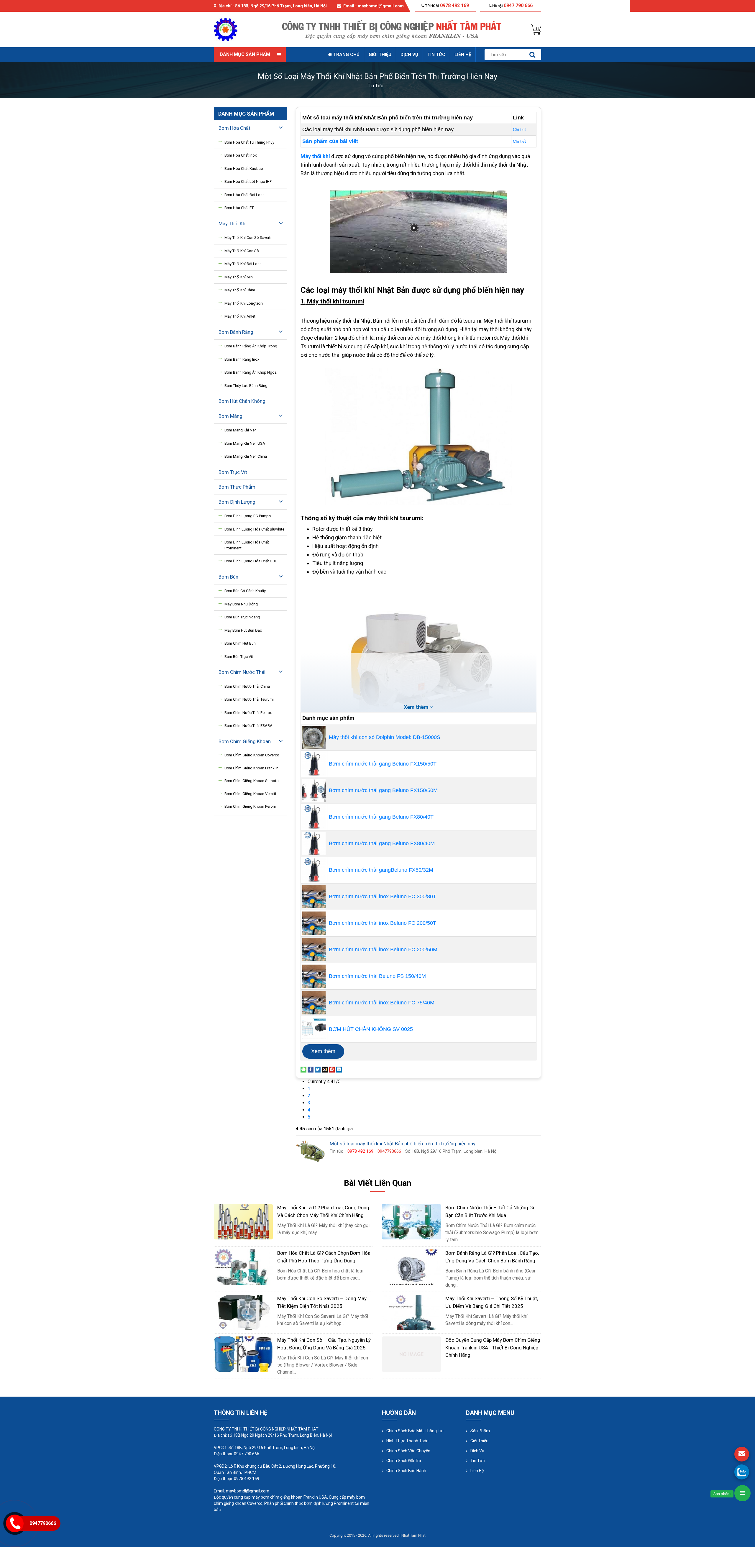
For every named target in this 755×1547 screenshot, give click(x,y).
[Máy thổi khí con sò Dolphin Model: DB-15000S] (314, 737)
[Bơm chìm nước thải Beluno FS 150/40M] (314, 976)
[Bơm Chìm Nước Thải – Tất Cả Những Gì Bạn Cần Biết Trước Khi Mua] (411, 1221)
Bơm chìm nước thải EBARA (248, 725)
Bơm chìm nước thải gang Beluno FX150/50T (382, 764)
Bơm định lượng (237, 502)
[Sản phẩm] (742, 1493)
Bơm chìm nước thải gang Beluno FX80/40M (382, 843)
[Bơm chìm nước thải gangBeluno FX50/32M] (314, 870)
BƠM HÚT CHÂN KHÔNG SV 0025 (371, 1029)
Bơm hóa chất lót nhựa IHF (248, 181)
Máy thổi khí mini (239, 277)
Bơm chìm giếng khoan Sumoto (251, 781)
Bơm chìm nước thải (242, 672)
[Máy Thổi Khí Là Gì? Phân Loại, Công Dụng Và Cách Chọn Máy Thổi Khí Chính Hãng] (243, 1221)
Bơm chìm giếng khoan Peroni (250, 806)
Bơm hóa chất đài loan (244, 195)
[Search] (532, 54)
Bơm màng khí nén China (245, 456)
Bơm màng (230, 416)
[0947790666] (741, 1471)
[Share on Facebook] (311, 1069)
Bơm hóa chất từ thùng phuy (249, 142)
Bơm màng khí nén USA (244, 443)
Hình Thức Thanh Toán (407, 1440)
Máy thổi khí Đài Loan (243, 264)
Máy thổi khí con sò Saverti (247, 237)
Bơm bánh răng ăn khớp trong (250, 346)
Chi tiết (519, 129)
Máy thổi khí (233, 223)
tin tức (375, 85)
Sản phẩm (480, 1430)
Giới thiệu (380, 54)
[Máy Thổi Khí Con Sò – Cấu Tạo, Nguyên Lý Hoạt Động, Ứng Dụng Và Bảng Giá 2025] (243, 1354)
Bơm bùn (228, 577)
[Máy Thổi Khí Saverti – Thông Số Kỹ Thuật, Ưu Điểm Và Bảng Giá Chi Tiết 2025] (411, 1312)
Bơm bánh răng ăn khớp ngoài (251, 372)
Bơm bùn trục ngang (242, 617)
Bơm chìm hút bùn (240, 643)
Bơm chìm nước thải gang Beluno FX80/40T (381, 817)
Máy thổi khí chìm (239, 290)
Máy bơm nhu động (241, 604)
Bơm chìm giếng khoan (245, 741)
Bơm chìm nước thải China (247, 686)
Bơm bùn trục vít (238, 656)
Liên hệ (462, 54)
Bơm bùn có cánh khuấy (245, 591)
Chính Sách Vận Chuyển (408, 1451)
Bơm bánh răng (236, 332)
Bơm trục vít (233, 472)
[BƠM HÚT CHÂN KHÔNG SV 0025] (314, 1029)
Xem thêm (323, 1051)
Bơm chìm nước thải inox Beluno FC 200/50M (383, 949)
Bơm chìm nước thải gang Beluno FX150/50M (383, 790)
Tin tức (436, 54)
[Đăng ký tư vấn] (741, 1454)
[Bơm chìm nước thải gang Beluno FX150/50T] (314, 763)
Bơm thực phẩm (237, 487)
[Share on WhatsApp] (303, 1069)
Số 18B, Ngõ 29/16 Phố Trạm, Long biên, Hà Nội (281, 6)
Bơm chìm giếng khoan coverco (251, 755)
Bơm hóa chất (234, 128)
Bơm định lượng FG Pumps (247, 516)
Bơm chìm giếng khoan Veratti (250, 793)
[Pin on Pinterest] (332, 1069)
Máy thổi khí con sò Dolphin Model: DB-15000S (384, 737)
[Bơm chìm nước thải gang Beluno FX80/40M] (314, 843)
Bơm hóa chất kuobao (243, 168)
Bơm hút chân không (242, 401)
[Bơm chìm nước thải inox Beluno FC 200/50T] (314, 923)
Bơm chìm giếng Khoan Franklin (251, 768)
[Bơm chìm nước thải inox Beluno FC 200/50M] (314, 949)
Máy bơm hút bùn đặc (243, 630)
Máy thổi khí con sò (241, 251)
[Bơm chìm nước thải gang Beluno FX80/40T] (314, 817)
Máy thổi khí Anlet (239, 316)
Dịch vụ (409, 54)
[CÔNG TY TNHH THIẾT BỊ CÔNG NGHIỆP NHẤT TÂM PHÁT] (225, 29)
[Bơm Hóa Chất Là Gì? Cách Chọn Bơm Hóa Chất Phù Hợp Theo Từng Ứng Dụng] (243, 1267)
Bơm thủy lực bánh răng (245, 385)
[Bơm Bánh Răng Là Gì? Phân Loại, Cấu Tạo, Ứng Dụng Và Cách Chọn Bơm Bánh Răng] (411, 1267)
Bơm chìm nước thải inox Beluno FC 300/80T (382, 896)
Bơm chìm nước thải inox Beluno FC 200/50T (382, 923)
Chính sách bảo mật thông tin (415, 1430)
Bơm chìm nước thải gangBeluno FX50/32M (381, 870)
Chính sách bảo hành (406, 1470)
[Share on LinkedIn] (339, 1069)
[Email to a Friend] (325, 1069)
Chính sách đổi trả (403, 1460)
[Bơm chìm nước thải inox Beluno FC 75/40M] (314, 1002)
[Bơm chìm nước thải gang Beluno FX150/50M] (314, 790)
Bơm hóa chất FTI (239, 208)
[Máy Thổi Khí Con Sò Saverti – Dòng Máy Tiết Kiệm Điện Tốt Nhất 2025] (243, 1312)
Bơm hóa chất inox (240, 155)
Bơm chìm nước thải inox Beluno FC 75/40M (381, 1003)
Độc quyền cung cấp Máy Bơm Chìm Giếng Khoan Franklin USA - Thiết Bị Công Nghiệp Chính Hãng (492, 1347)
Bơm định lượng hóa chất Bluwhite (254, 529)
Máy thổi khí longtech (243, 303)
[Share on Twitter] (318, 1069)
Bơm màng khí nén (240, 430)
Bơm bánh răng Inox (241, 359)
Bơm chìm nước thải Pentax (248, 712)
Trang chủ (346, 54)
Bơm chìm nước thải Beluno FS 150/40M (377, 976)
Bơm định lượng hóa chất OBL (250, 561)
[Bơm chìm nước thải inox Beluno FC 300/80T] (314, 896)
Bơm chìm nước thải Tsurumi (249, 699)
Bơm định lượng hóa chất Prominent (246, 545)
